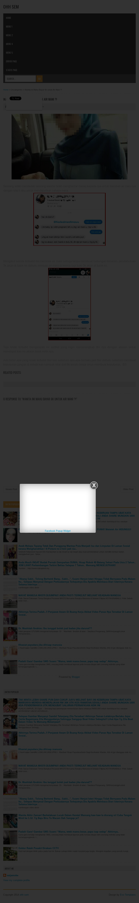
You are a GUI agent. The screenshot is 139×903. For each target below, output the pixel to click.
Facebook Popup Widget (58, 531)
